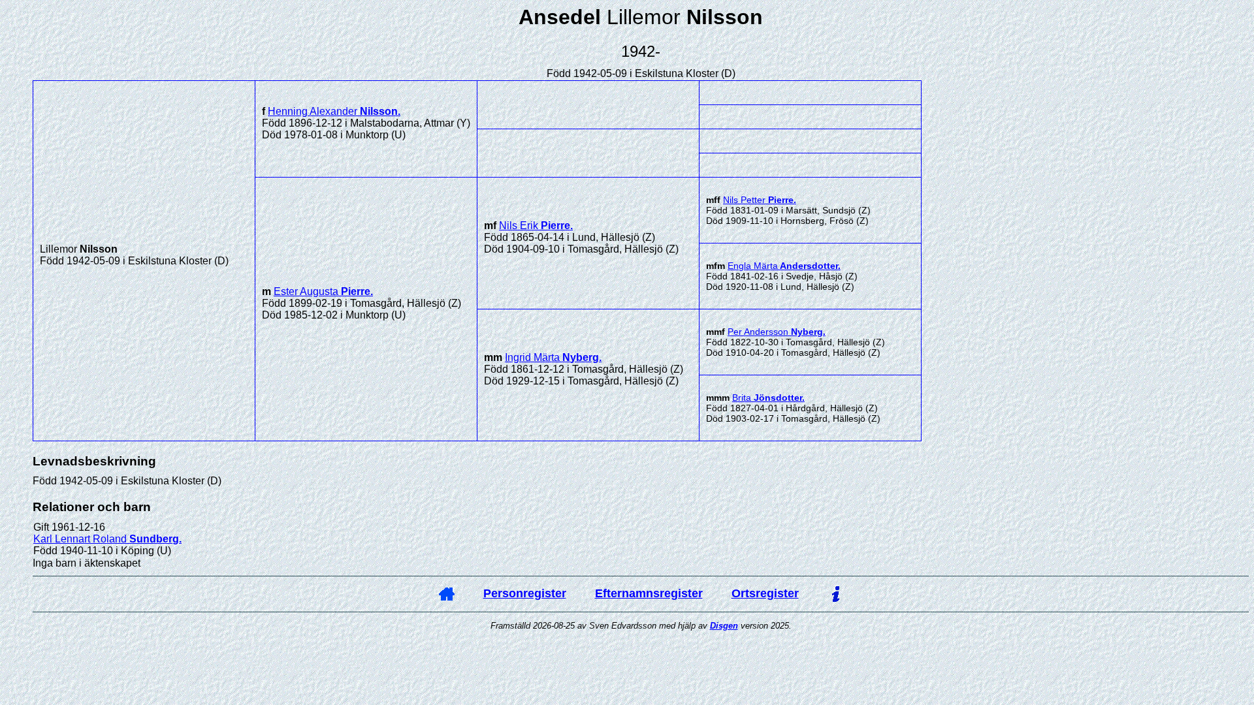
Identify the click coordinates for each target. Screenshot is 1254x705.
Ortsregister (765, 593)
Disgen (724, 626)
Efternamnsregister (649, 593)
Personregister (524, 593)
